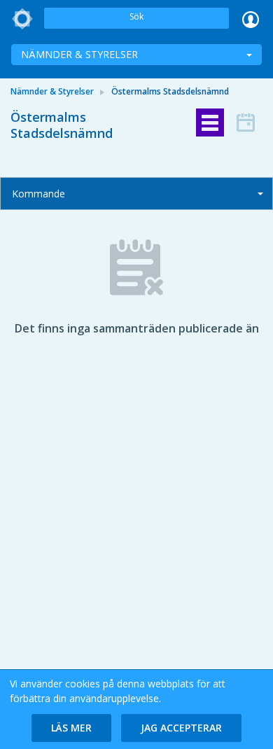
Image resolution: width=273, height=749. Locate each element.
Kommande (38, 193)
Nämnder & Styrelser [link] (52, 91)
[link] (22, 19)
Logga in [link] (250, 19)
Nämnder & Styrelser (79, 54)
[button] (71, 728)
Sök (137, 16)
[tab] (210, 122)
